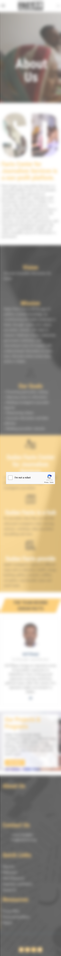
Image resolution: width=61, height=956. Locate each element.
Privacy (46, 482)
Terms (51, 482)
